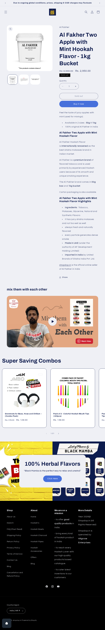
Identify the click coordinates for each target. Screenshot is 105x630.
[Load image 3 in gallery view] (35, 80)
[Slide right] (59, 434)
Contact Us (12, 560)
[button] (6, 12)
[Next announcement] (100, 3)
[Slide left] (46, 434)
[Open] (6, 623)
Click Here (52, 479)
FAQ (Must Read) (14, 529)
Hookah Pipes (37, 542)
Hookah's (35, 523)
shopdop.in (65, 265)
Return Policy (13, 542)
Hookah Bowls (37, 529)
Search (10, 523)
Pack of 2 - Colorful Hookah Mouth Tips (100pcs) (71, 415)
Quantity (62, 81)
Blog (9, 566)
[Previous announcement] (5, 3)
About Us (11, 517)
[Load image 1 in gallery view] (13, 80)
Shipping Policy (14, 535)
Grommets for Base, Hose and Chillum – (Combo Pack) (23, 415)
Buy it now (79, 104)
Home (33, 517)
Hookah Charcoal (39, 535)
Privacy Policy (13, 548)
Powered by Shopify (29, 620)
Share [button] (65, 277)
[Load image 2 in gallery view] (24, 80)
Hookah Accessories (36, 549)
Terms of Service (15, 554)
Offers (34, 557)
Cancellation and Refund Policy (15, 574)
